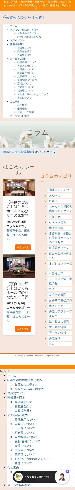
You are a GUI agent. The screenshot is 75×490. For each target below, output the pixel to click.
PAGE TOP (70, 413)
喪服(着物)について (27, 80)
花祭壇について (25, 90)
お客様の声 (56, 273)
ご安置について (25, 87)
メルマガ (54, 195)
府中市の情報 (57, 332)
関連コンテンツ (59, 189)
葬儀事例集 (56, 228)
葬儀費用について (26, 62)
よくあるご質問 (17, 415)
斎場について (24, 83)
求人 (52, 343)
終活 (52, 289)
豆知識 (53, 201)
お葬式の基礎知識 (60, 300)
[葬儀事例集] (19, 265)
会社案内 (13, 467)
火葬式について (25, 65)
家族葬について (25, 73)
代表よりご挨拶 (25, 112)
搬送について (24, 97)
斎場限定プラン (59, 247)
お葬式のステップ (26, 33)
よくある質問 (57, 294)
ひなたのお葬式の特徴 (29, 37)
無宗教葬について (26, 76)
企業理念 (22, 108)
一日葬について (25, 69)
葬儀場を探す (24, 47)
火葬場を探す (24, 55)
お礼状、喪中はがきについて (32, 94)
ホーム (11, 375)
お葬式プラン (16, 393)
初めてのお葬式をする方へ (24, 380)
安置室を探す (24, 51)
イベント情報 (57, 222)
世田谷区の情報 (59, 321)
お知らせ (54, 216)
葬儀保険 (54, 338)
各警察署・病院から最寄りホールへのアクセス (60, 238)
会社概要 (22, 105)
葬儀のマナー (57, 305)
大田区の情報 (57, 327)
